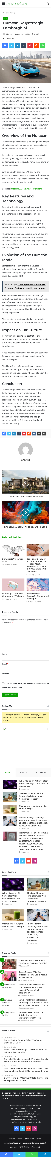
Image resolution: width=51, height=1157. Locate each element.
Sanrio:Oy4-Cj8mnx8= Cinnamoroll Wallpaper (13, 594)
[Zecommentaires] (17, 3)
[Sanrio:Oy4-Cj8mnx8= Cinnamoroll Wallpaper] (13, 584)
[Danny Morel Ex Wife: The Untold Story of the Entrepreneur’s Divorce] (9, 1016)
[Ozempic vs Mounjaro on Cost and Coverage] (10, 809)
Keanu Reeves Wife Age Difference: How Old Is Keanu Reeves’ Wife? (32, 975)
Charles (9, 34)
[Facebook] (4, 433)
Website (5, 674)
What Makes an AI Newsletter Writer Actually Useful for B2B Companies (33, 784)
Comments (41, 772)
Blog (13, 13)
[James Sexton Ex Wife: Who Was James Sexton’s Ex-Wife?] (9, 964)
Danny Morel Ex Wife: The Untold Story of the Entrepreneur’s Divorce (30, 1015)
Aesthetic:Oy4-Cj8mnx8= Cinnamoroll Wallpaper (38, 596)
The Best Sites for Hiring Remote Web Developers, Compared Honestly (31, 796)
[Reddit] (29, 433)
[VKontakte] (34, 433)
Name (5, 654)
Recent (8, 772)
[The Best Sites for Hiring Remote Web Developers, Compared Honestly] (10, 797)
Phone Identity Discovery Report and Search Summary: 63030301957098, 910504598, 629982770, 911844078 (37, 932)
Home (7, 13)
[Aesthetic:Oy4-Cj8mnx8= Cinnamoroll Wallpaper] (38, 584)
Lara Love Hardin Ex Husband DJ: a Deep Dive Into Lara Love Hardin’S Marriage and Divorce (33, 1003)
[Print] (44, 433)
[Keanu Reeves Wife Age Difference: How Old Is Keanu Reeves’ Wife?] (9, 976)
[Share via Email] (39, 433)
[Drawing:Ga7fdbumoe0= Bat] (13, 550)
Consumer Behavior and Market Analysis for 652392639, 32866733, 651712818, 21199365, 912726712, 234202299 (37, 565)
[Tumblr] (19, 433)
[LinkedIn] (14, 433)
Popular (23, 772)
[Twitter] (9, 433)
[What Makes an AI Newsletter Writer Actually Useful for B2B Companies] (10, 784)
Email (5, 664)
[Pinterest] (24, 433)
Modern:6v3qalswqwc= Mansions (26, 189)
